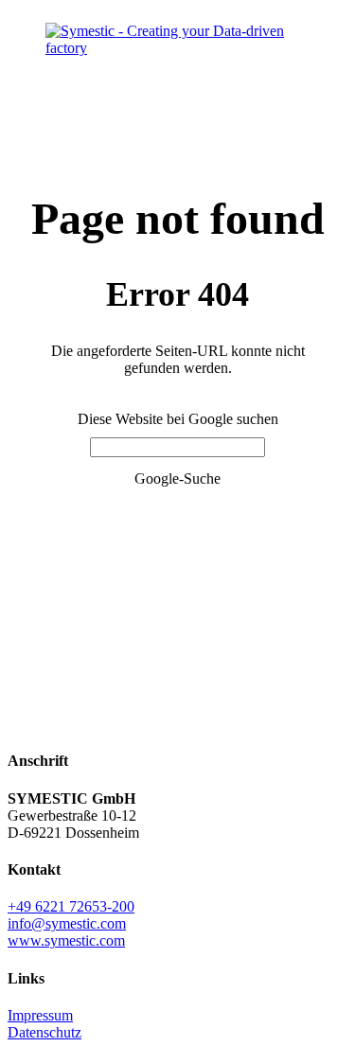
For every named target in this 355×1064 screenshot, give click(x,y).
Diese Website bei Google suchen (178, 419)
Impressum (40, 1015)
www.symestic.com (66, 940)
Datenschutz (44, 1032)
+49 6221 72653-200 (71, 906)
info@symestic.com (67, 923)
